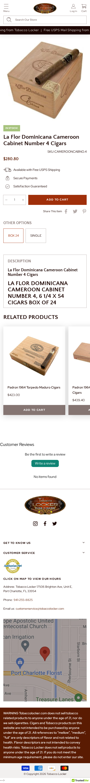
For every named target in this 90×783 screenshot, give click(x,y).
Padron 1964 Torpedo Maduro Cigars (34, 387)
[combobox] (45, 20)
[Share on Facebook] (66, 211)
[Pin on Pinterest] (84, 211)
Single (35, 236)
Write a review (45, 463)
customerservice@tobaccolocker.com (40, 608)
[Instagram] (35, 523)
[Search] (9, 20)
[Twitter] (54, 523)
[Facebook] (45, 523)
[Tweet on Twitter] (75, 211)
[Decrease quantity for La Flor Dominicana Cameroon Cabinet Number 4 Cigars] (6, 200)
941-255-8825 (23, 600)
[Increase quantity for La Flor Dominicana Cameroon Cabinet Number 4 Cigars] (23, 200)
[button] (6, 9)
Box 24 (13, 236)
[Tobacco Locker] (45, 8)
